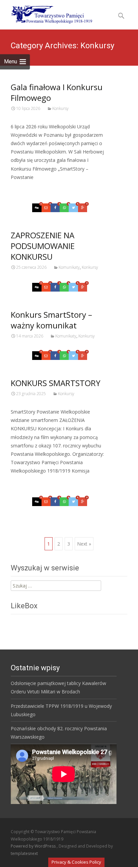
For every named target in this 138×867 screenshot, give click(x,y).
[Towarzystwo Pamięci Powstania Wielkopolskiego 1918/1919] (47, 13)
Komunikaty (69, 267)
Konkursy (60, 108)
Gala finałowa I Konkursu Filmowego (56, 92)
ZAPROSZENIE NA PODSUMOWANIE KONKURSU (43, 246)
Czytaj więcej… (28, 189)
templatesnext (24, 853)
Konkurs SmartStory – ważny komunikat (51, 320)
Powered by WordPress (34, 846)
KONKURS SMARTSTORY (55, 382)
